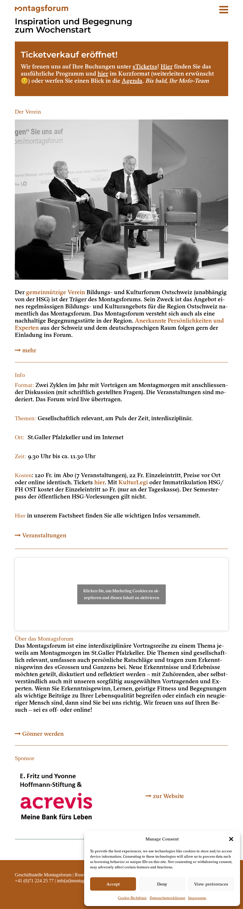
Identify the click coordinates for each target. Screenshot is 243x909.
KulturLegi (133, 482)
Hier (166, 66)
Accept (113, 884)
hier (102, 73)
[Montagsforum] (41, 8)
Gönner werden (43, 733)
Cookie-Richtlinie (132, 898)
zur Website (168, 796)
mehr (29, 350)
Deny (162, 884)
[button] (231, 839)
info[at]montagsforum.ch (80, 880)
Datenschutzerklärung (167, 898)
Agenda (132, 80)
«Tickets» (144, 66)
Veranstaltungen (44, 535)
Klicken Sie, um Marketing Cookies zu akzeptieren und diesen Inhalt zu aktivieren (121, 594)
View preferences (211, 884)
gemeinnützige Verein (55, 292)
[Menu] (223, 6)
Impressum (197, 898)
